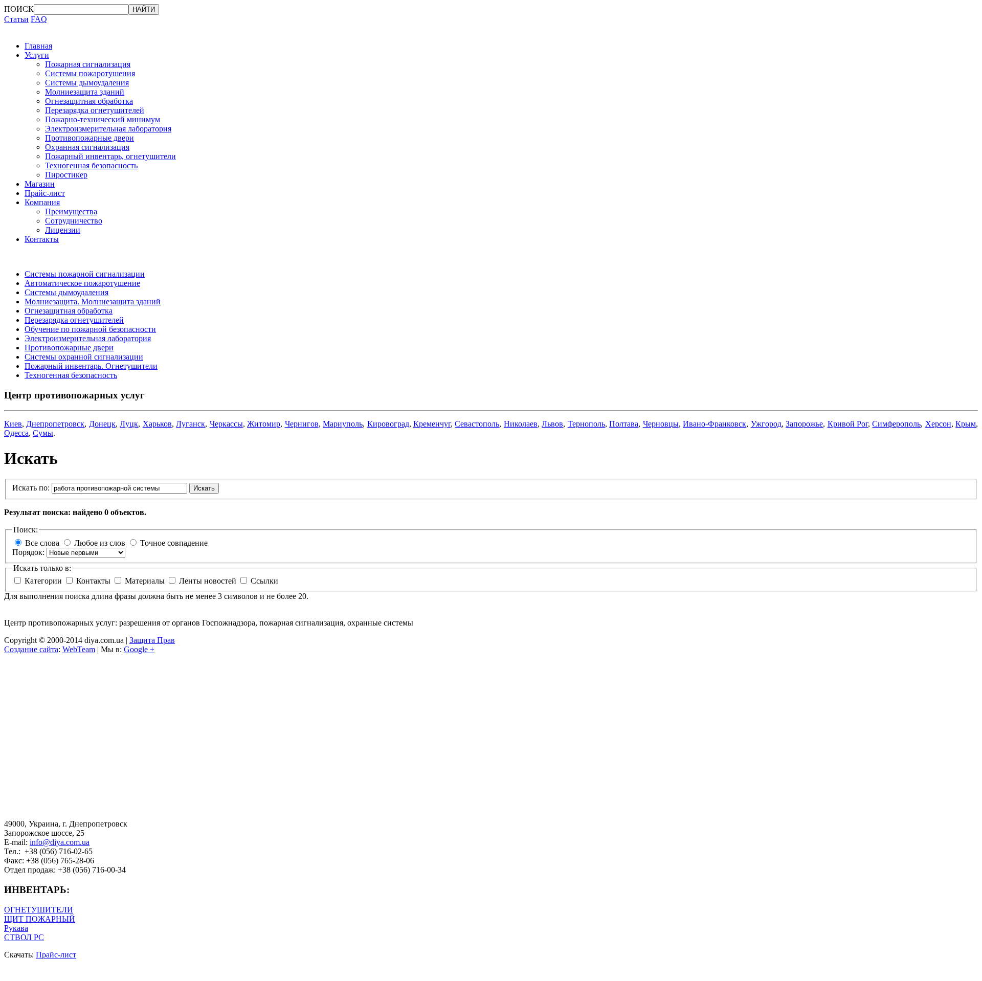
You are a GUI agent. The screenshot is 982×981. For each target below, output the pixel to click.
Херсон (938, 423)
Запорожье (804, 423)
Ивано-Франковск (714, 423)
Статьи (16, 19)
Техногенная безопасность (91, 165)
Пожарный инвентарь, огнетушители (110, 156)
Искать (204, 488)
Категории (44, 580)
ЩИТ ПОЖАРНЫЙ (39, 919)
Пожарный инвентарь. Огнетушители (91, 366)
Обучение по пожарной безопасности (90, 329)
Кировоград (388, 423)
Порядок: (29, 552)
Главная (38, 45)
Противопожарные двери (89, 137)
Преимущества (71, 211)
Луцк (129, 423)
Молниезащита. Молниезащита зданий (93, 301)
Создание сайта (31, 649)
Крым (965, 423)
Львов (552, 423)
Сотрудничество (73, 220)
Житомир (263, 423)
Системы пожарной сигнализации (85, 274)
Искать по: (32, 487)
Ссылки (264, 580)
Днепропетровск (55, 423)
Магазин (40, 184)
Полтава (623, 423)
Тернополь (586, 423)
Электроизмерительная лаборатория (108, 128)
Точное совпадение (174, 543)
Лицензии (62, 230)
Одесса (16, 433)
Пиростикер (66, 174)
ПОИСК (19, 9)
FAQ (39, 19)
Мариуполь (343, 423)
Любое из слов (99, 543)
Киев (13, 423)
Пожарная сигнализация (87, 64)
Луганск (190, 423)
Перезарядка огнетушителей (94, 110)
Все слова (42, 543)
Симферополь (896, 423)
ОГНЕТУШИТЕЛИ (38, 909)
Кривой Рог (848, 423)
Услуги (37, 55)
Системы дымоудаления (87, 82)
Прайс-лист (45, 193)
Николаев (521, 423)
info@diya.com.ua (60, 842)
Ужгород (766, 423)
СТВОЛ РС (24, 937)
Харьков (157, 423)
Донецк (102, 423)
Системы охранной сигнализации (84, 356)
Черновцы (661, 423)
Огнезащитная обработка (89, 101)
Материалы (146, 580)
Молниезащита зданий (84, 91)
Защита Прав (152, 640)
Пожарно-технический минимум (102, 119)
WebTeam (78, 649)
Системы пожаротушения (90, 73)
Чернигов (302, 423)
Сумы (43, 433)
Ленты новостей (208, 580)
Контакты (42, 239)
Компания (42, 202)
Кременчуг (432, 423)
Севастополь (477, 423)
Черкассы (226, 423)
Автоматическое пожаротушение (82, 283)
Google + (139, 649)
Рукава (16, 928)
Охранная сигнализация (87, 147)
